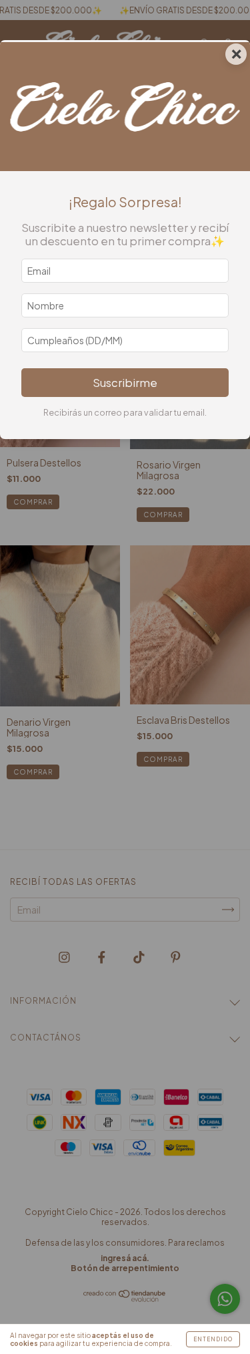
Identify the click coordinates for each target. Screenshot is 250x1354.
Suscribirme (125, 383)
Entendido (213, 1339)
